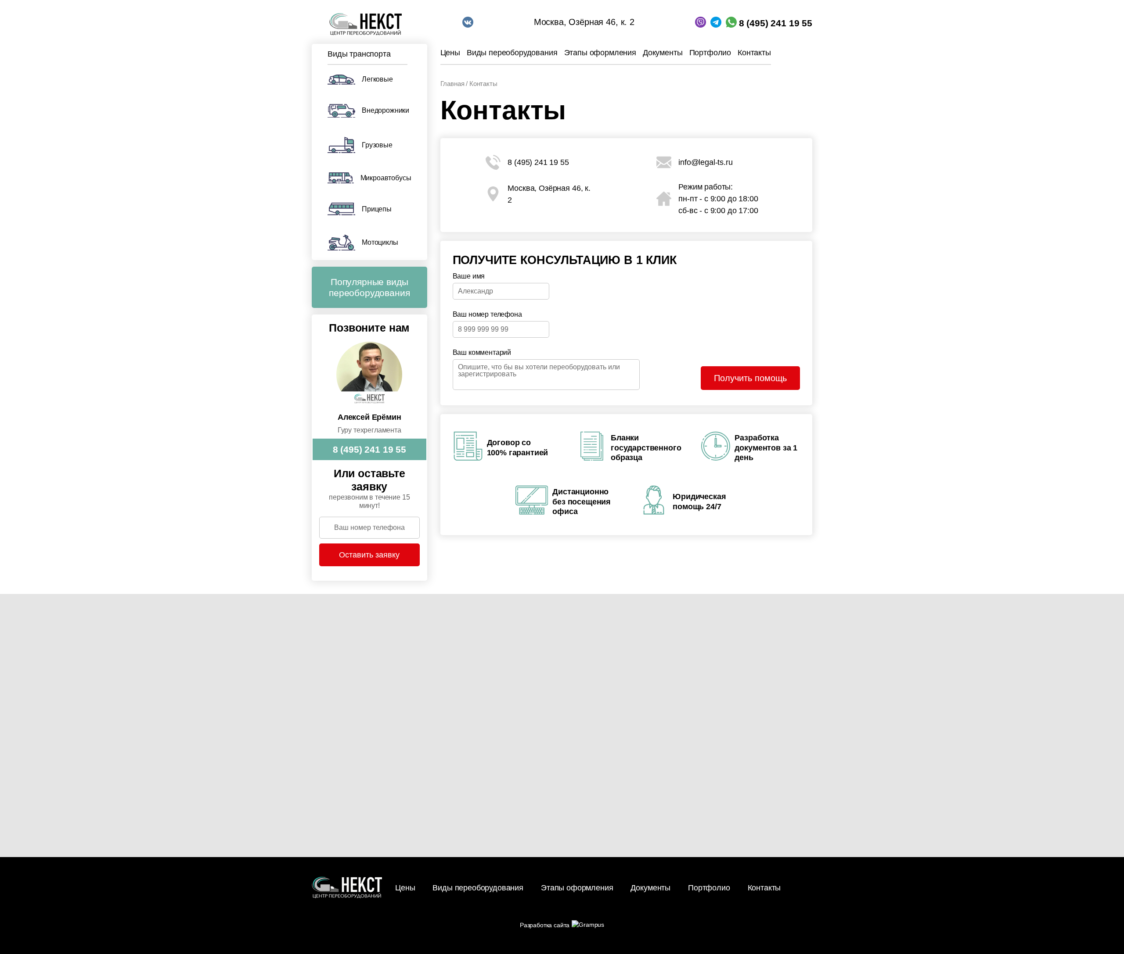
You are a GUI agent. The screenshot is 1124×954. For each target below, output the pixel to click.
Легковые (377, 79)
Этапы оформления (600, 52)
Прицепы (377, 209)
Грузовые (377, 145)
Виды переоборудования (512, 52)
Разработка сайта (544, 925)
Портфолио (710, 52)
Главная (452, 83)
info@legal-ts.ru (705, 162)
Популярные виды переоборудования (369, 287)
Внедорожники (385, 110)
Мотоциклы (380, 242)
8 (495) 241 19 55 (775, 23)
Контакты (754, 52)
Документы (663, 52)
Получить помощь (750, 378)
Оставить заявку (369, 554)
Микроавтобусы (385, 178)
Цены (450, 52)
